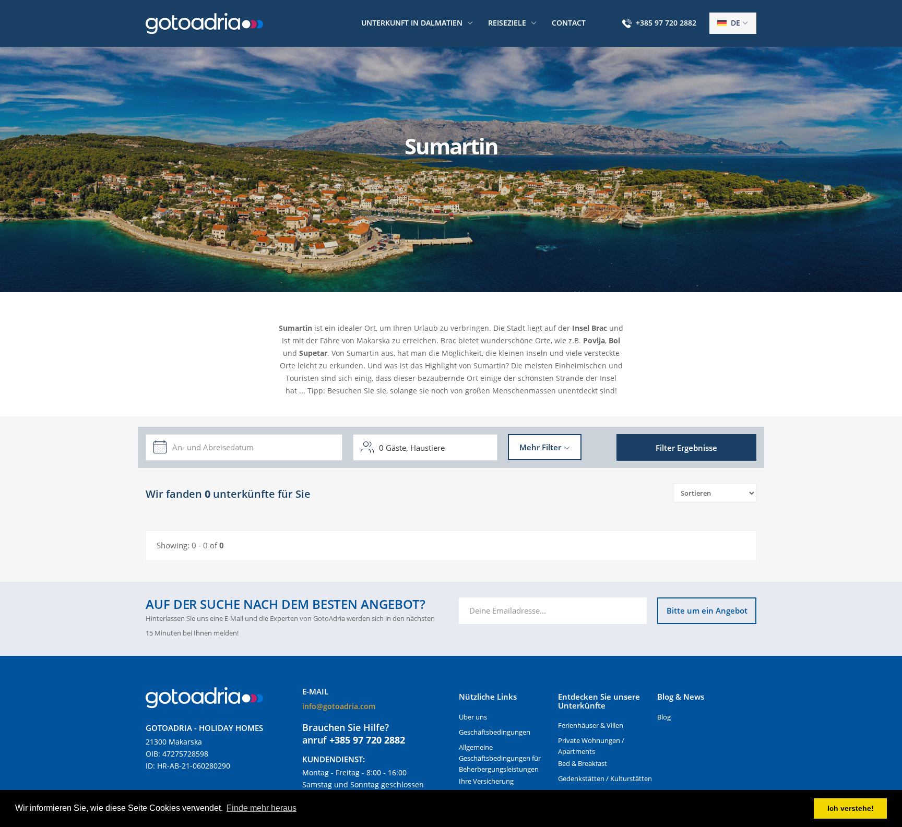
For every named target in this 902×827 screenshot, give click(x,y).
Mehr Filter (540, 447)
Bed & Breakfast (582, 763)
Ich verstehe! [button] (850, 808)
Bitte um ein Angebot (707, 610)
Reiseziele (507, 23)
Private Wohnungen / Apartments (591, 746)
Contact (569, 23)
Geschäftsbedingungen (494, 732)
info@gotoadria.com (338, 706)
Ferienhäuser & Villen (590, 725)
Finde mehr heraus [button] (261, 808)
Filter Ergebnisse (686, 447)
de (734, 23)
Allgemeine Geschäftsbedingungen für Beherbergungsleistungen (500, 758)
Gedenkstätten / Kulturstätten (605, 778)
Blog (664, 717)
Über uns (473, 717)
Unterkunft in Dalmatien (411, 23)
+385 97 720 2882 (666, 23)
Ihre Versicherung (486, 781)
